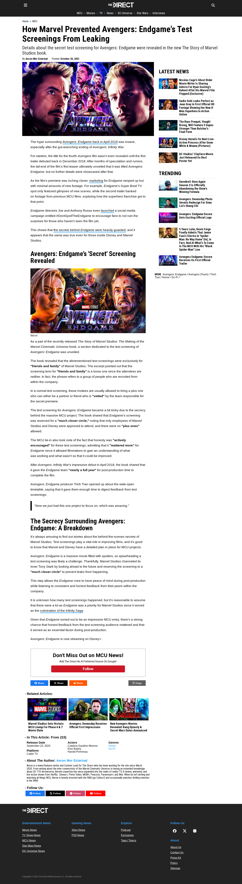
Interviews (159, 13)
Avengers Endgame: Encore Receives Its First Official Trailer (195, 260)
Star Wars (142, 13)
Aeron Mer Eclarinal (37, 58)
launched (107, 210)
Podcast (126, 830)
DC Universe (125, 13)
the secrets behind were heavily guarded (90, 230)
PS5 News (78, 835)
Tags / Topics (128, 840)
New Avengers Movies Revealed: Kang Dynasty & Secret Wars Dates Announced (128, 727)
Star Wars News (31, 845)
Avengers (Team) (198, 274)
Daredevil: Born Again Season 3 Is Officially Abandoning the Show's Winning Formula (193, 187)
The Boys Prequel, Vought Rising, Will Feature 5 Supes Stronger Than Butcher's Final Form (196, 127)
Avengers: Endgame (175, 274)
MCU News (29, 840)
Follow (37, 793)
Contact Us (176, 852)
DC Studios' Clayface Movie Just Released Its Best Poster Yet (196, 157)
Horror (112, 745)
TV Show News (31, 835)
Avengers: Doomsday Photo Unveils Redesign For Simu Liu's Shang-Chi (195, 202)
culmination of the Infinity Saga (61, 610)
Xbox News (78, 830)
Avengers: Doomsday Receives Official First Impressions (88, 725)
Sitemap (175, 868)
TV (101, 13)
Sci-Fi (111, 748)
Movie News (29, 830)
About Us (175, 847)
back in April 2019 (90, 142)
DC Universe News (33, 851)
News (110, 13)
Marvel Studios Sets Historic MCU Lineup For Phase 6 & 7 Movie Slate (46, 727)
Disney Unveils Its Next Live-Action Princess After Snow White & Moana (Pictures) (196, 142)
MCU (79, 13)
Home (25, 21)
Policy (174, 863)
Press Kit (175, 857)
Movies (91, 13)
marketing (96, 180)
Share (41, 683)
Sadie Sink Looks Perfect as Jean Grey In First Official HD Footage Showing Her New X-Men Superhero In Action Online (196, 107)
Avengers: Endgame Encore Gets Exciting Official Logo (195, 215)
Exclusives (127, 835)
